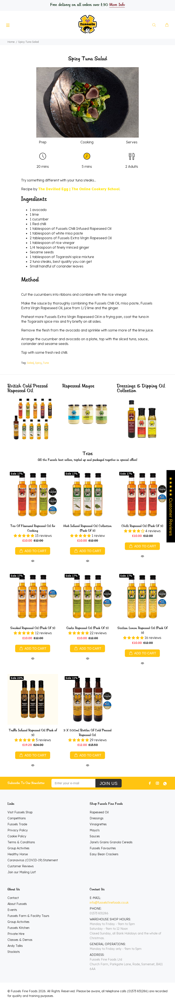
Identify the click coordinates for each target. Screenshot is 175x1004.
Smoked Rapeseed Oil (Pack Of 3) (32, 628)
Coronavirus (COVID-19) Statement (32, 860)
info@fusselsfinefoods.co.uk (109, 902)
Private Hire (15, 934)
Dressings (97, 818)
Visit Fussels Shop (19, 812)
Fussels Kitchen (18, 928)
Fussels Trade (17, 824)
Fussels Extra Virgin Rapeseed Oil (85, 238)
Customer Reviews (20, 866)
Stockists (13, 952)
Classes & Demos (19, 940)
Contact (13, 898)
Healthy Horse (17, 854)
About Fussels (17, 904)
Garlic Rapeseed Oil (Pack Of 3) (87, 628)
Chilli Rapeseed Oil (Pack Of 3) (142, 526)
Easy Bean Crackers (104, 854)
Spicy (38, 362)
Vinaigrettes (98, 824)
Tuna (46, 362)
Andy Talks (15, 946)
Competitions (16, 818)
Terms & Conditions (21, 842)
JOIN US (108, 783)
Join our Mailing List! (21, 872)
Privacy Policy (17, 830)
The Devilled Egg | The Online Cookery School (79, 189)
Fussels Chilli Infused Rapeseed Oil (83, 228)
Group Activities (18, 848)
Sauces (95, 836)
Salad (30, 362)
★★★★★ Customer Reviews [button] (170, 506)
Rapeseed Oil (99, 812)
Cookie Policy (16, 836)
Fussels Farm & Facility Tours (28, 916)
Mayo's (95, 830)
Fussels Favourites (103, 848)
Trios (88, 454)
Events (12, 910)
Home (11, 41)
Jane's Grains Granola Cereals (111, 842)
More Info (117, 5)
